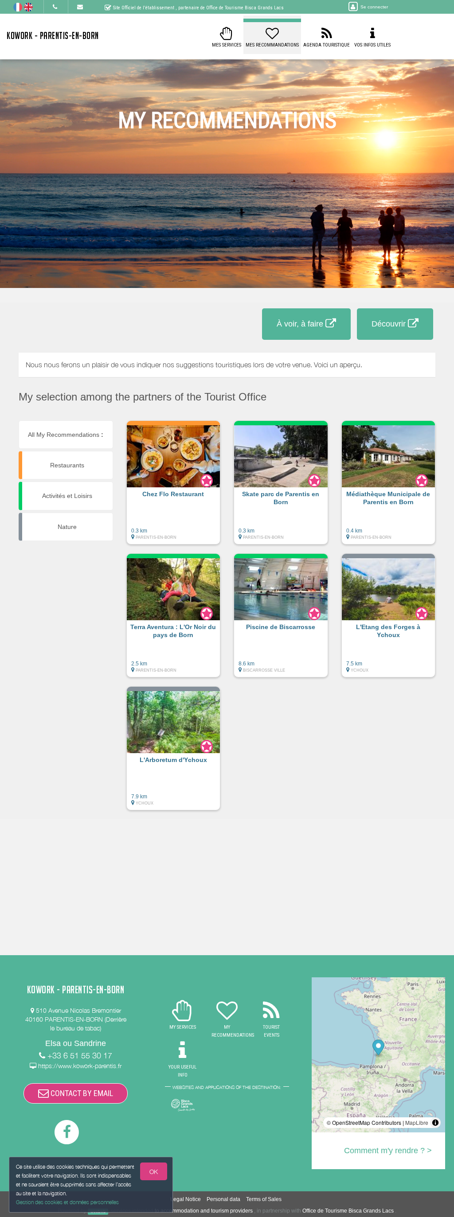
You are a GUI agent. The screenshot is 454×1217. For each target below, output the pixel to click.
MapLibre (416, 1122)
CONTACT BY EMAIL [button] (81, 1093)
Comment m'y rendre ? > (388, 1150)
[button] (173, 486)
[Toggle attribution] (435, 1122)
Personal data (223, 1199)
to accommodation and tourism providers (204, 1211)
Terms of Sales (264, 1199)
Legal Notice (185, 1199)
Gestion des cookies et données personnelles (67, 1202)
